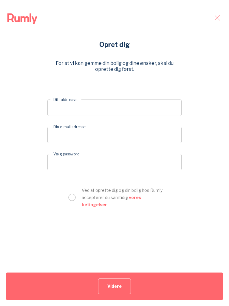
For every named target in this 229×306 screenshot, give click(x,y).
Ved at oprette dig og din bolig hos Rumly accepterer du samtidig (122, 197)
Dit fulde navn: (65, 99)
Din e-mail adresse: (69, 127)
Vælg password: (67, 154)
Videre (114, 286)
